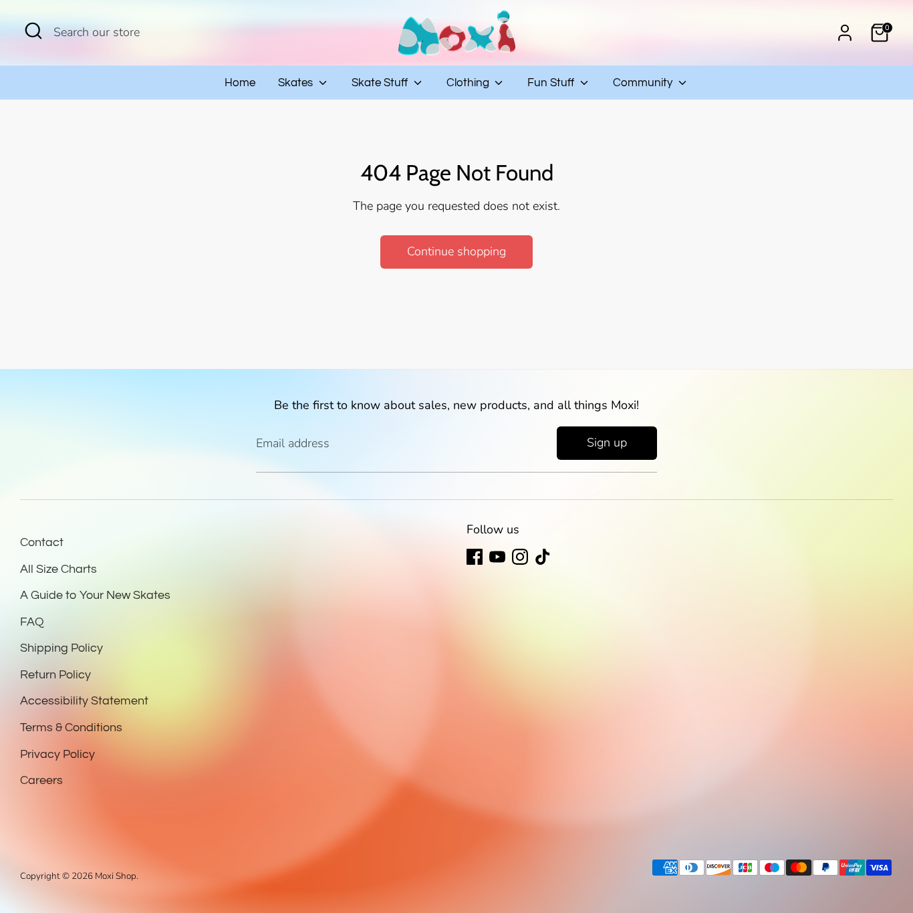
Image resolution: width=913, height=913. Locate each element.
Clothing (469, 83)
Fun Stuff (552, 83)
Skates (296, 83)
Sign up (607, 442)
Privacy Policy (57, 754)
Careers (41, 780)
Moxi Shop (115, 876)
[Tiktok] (543, 557)
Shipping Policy (61, 648)
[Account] (844, 32)
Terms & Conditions (71, 727)
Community (644, 83)
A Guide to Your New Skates (95, 595)
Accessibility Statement (84, 700)
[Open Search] (33, 30)
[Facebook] (475, 557)
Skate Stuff (381, 83)
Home (240, 83)
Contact (41, 542)
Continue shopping (456, 251)
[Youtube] (497, 557)
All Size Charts (58, 569)
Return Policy (55, 674)
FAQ (32, 622)
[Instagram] (520, 557)
